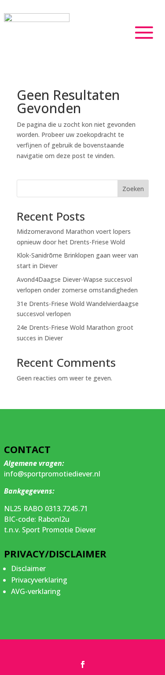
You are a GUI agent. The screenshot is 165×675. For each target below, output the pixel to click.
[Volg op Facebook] (83, 664)
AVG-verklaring (36, 591)
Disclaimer (28, 568)
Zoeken (133, 188)
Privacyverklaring (39, 580)
